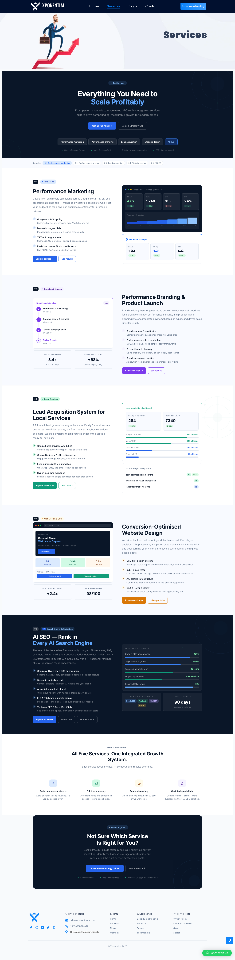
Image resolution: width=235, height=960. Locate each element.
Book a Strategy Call (132, 125)
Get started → (46, 551)
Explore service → (45, 258)
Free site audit (87, 719)
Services (113, 6)
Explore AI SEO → (44, 719)
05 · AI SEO (156, 163)
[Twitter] (48, 927)
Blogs (132, 6)
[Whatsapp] (54, 927)
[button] (217, 953)
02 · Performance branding (87, 163)
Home (94, 6)
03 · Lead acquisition (113, 163)
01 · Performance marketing (57, 163)
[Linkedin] (42, 927)
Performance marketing (72, 142)
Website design (152, 142)
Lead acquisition (129, 142)
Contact (152, 6)
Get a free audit (137, 868)
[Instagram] (36, 927)
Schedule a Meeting (147, 918)
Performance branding (102, 142)
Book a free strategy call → (104, 868)
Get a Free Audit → (102, 125)
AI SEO (171, 142)
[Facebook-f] (31, 927)
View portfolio (158, 600)
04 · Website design (137, 163)
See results (67, 258)
